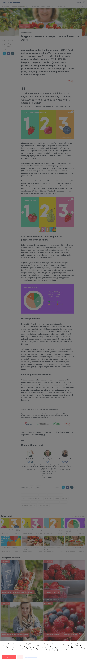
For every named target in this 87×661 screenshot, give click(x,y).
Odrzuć (20, 657)
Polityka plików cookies (31, 657)
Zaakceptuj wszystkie (9, 657)
